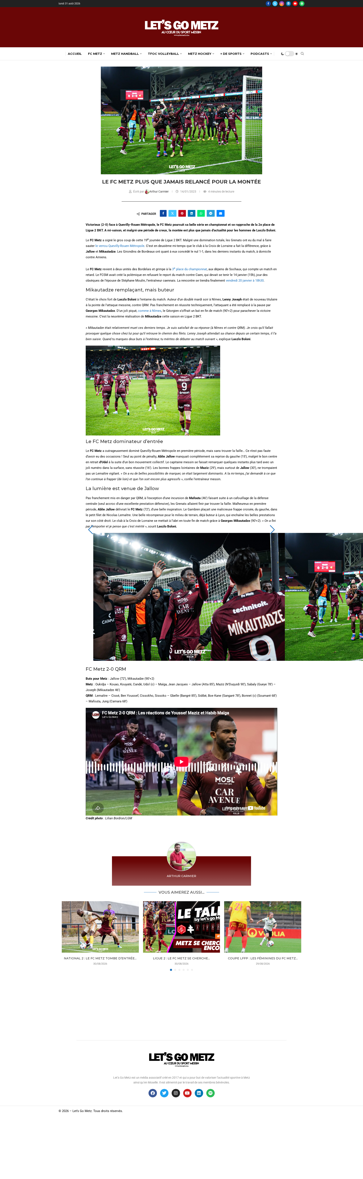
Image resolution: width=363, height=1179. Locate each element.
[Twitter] (275, 3)
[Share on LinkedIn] (191, 213)
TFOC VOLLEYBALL (163, 54)
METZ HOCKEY (199, 54)
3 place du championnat (189, 269)
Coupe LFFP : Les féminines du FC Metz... (263, 958)
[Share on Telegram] (211, 213)
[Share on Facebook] (163, 213)
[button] (90, 529)
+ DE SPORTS (231, 54)
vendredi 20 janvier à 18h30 (245, 280)
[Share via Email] (221, 213)
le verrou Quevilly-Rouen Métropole (119, 246)
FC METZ (95, 54)
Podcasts (260, 54)
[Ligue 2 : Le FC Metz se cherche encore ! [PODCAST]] (181, 926)
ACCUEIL (75, 54)
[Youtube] (295, 3)
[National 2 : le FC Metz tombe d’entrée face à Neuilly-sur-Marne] (100, 926)
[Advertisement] (181, 1004)
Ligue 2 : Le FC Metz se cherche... (181, 958)
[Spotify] (301, 3)
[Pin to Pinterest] (182, 213)
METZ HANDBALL (125, 54)
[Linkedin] (288, 3)
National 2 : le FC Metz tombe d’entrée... (100, 958)
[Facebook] (268, 3)
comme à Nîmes (149, 311)
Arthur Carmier (159, 191)
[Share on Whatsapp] (201, 213)
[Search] (302, 53)
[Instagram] (281, 3)
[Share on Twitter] (172, 213)
